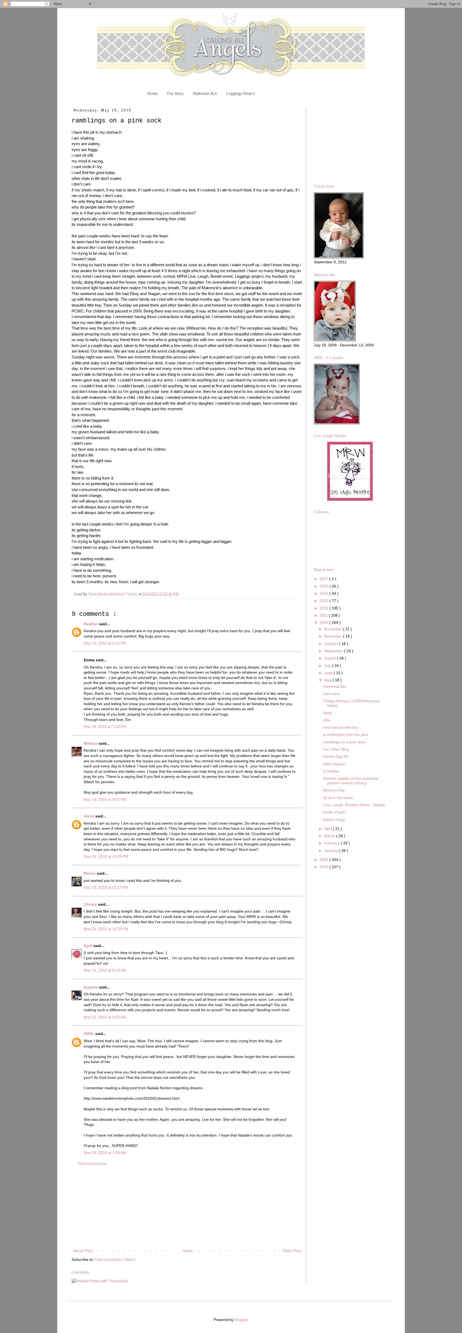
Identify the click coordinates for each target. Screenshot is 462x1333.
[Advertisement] (187, 1207)
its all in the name (338, 797)
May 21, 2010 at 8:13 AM (105, 970)
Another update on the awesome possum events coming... (351, 780)
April (88, 946)
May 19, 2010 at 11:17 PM (106, 887)
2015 (324, 586)
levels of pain (334, 812)
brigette (91, 987)
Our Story (175, 93)
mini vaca (331, 693)
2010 (324, 622)
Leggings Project (240, 93)
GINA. (89, 1033)
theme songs (334, 819)
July (328, 665)
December (333, 629)
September (334, 651)
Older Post (292, 1251)
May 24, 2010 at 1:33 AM (105, 1152)
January (331, 850)
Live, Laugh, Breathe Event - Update (354, 805)
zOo (326, 720)
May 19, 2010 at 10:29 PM (106, 856)
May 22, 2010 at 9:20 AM (105, 1017)
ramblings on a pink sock (344, 742)
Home (152, 93)
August (330, 658)
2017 (324, 579)
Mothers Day (334, 790)
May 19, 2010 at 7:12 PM (105, 726)
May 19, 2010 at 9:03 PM (105, 799)
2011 (324, 615)
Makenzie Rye (205, 93)
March (330, 836)
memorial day (334, 686)
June (329, 673)
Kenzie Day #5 (335, 756)
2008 (324, 867)
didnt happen (334, 764)
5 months (331, 771)
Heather (91, 624)
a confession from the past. (346, 734)
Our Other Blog (336, 749)
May (328, 680)
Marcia (90, 873)
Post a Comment (92, 1163)
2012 (324, 608)
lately (327, 713)
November (333, 636)
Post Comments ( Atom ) (115, 1259)
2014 (324, 593)
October (331, 644)
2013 (324, 600)
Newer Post (83, 1251)
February (332, 843)
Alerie (89, 816)
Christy (91, 904)
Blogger (241, 1319)
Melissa (91, 743)
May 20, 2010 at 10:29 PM (106, 929)
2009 (324, 859)
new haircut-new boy (340, 727)
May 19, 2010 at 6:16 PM (105, 643)
